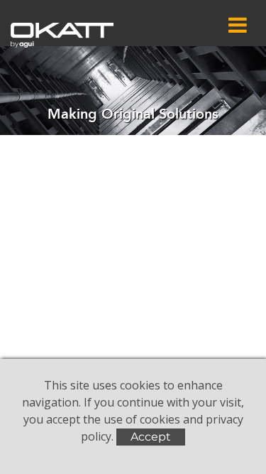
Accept (151, 436)
